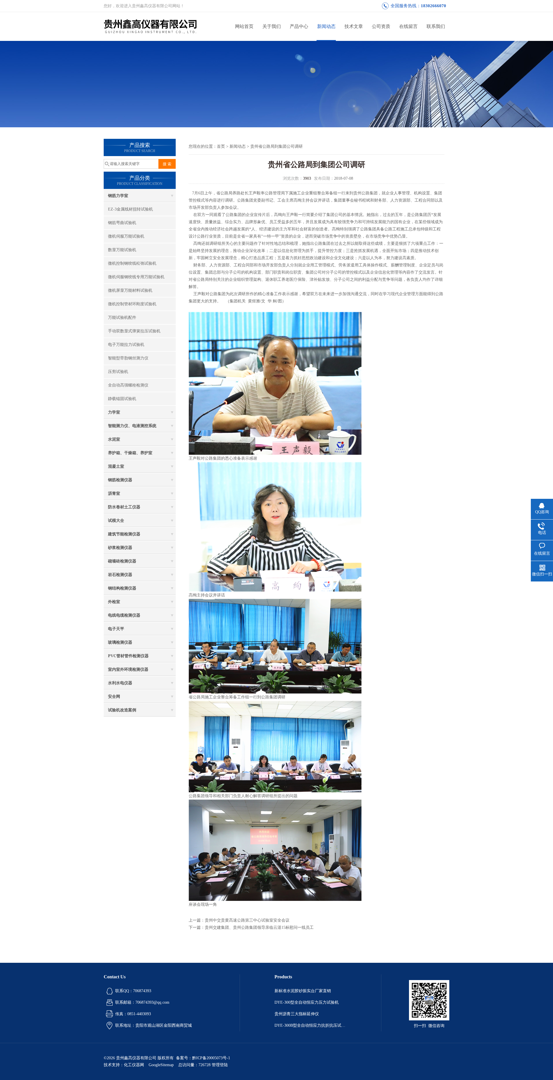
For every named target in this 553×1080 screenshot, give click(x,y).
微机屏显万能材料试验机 (130, 290)
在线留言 (408, 26)
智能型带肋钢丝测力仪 (128, 358)
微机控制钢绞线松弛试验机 (132, 263)
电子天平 (116, 629)
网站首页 (244, 26)
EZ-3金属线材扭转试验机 (130, 209)
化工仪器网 (134, 1065)
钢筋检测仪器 (120, 480)
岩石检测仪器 (120, 575)
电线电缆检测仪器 (124, 615)
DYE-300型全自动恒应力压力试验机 (306, 1002)
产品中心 (299, 26)
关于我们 (271, 26)
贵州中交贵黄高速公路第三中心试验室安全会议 (247, 920)
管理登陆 (220, 1065)
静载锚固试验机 (122, 399)
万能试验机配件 (122, 317)
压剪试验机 (118, 372)
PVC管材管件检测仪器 (128, 656)
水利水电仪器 (120, 683)
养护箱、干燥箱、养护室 (130, 453)
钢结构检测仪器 (122, 588)
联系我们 (436, 26)
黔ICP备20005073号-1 (211, 1058)
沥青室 (114, 493)
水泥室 (114, 439)
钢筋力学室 (118, 196)
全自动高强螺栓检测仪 (128, 385)
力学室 (114, 412)
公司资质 (381, 26)
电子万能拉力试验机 (126, 344)
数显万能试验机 (122, 250)
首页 (221, 146)
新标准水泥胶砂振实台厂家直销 (302, 991)
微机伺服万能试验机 (126, 236)
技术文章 (353, 26)
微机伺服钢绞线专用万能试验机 (136, 277)
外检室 (114, 602)
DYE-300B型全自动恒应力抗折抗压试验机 (310, 1025)
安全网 (114, 696)
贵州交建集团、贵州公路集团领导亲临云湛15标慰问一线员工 (259, 927)
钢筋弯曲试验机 (122, 223)
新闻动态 (326, 26)
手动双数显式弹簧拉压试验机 (134, 331)
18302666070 (433, 5)
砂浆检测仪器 (120, 547)
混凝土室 (116, 466)
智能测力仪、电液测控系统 (132, 426)
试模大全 (116, 520)
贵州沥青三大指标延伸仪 (296, 1014)
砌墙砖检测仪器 (122, 561)
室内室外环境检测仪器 (128, 669)
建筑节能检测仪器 (124, 534)
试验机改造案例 (122, 710)
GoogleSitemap (161, 1065)
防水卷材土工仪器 (124, 507)
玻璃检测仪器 (120, 642)
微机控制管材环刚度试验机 (132, 304)
